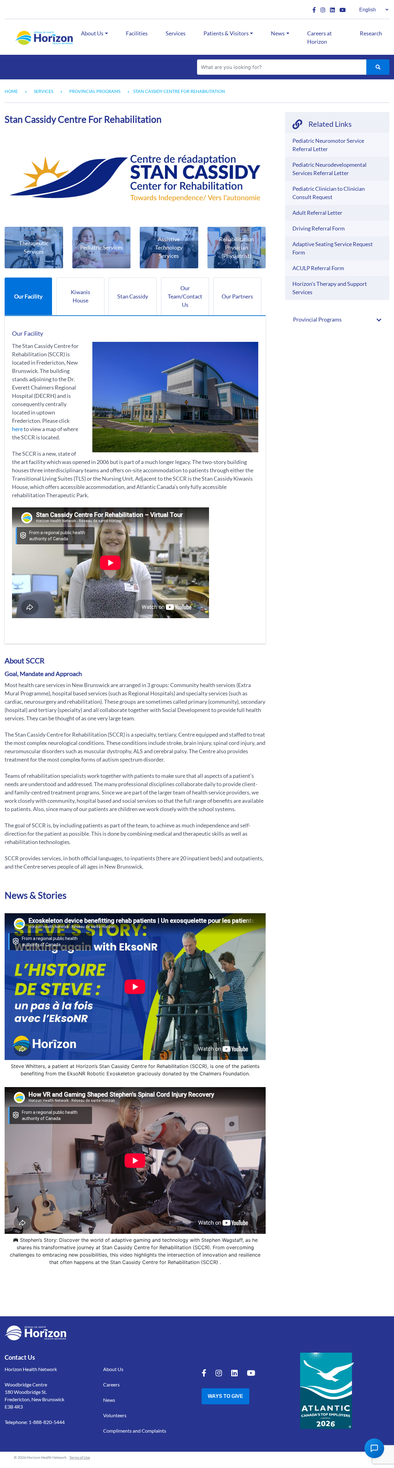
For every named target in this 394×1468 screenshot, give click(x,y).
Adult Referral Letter (317, 212)
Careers (111, 1384)
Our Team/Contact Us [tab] (185, 296)
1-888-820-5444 (47, 1422)
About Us (92, 33)
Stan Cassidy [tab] (132, 296)
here (17, 429)
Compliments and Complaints (134, 1431)
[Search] (377, 67)
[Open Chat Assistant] (374, 1448)
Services (176, 33)
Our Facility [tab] (28, 296)
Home (11, 91)
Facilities (137, 33)
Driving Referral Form (318, 228)
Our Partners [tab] (237, 296)
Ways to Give (225, 1396)
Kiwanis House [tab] (80, 296)
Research (371, 33)
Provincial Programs (94, 91)
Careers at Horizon (319, 37)
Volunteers (115, 1415)
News (278, 33)
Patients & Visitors (226, 33)
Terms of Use (79, 1457)
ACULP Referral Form (318, 268)
